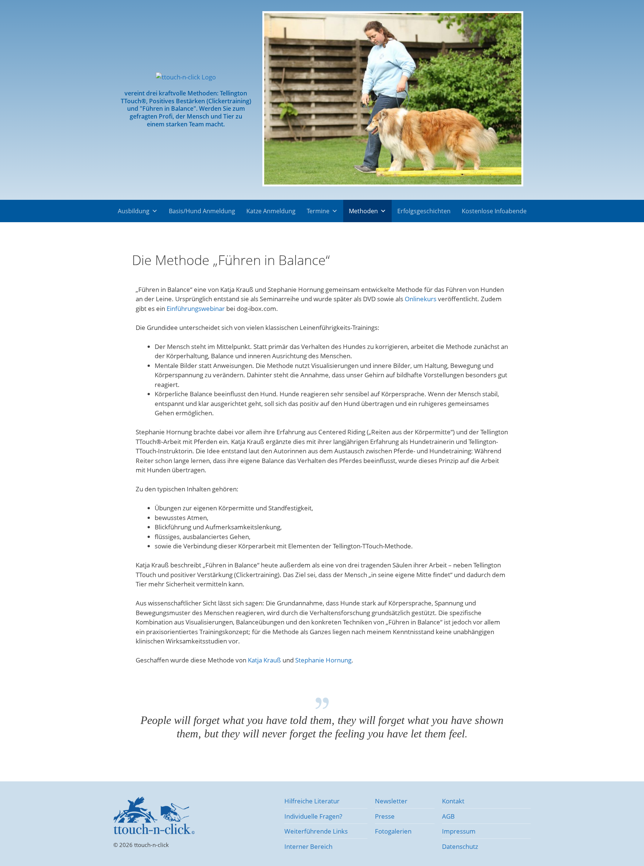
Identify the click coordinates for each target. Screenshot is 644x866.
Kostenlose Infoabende (494, 211)
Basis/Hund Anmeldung (202, 211)
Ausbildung (133, 211)
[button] (270, 100)
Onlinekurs (420, 299)
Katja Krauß (264, 660)
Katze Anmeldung (271, 211)
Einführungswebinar (196, 308)
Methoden (363, 211)
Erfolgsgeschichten (424, 211)
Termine (318, 211)
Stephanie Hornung (323, 660)
